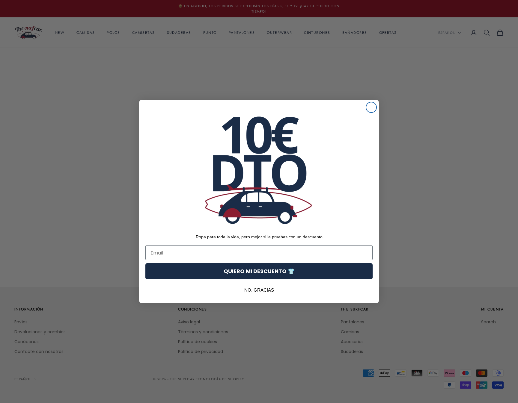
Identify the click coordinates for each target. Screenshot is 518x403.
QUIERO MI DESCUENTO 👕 (259, 271)
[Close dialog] (371, 107)
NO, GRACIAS (259, 290)
